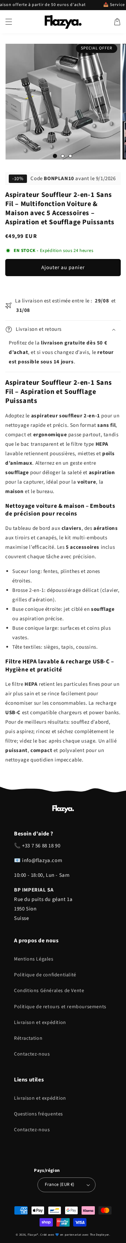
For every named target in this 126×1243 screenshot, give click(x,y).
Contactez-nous (32, 1054)
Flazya (32, 1234)
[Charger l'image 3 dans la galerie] (70, 156)
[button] (8, 21)
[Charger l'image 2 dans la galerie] (62, 156)
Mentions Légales (34, 959)
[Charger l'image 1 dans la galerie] (55, 156)
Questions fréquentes (38, 1114)
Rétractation (28, 1038)
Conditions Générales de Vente (49, 990)
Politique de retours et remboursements (60, 1006)
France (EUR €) (60, 1184)
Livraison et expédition (40, 1022)
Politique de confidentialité (45, 974)
